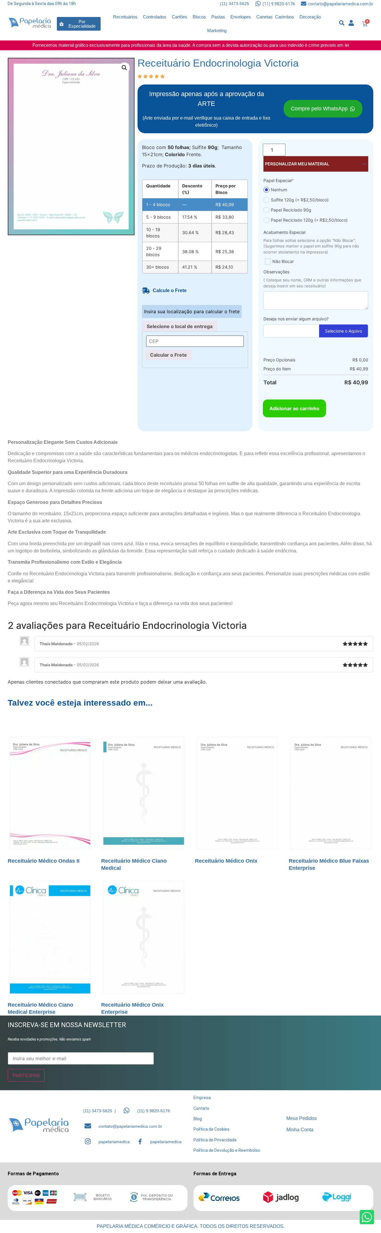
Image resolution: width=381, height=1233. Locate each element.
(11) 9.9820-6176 (279, 3)
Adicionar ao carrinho (294, 408)
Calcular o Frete (168, 355)
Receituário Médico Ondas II (43, 861)
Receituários (125, 16)
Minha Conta (299, 1129)
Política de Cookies (211, 1129)
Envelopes (240, 16)
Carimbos (284, 16)
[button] (124, 67)
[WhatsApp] (126, 1110)
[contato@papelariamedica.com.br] (303, 3)
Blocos (199, 16)
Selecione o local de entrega (180, 326)
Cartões (179, 16)
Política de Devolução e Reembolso (226, 1150)
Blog (197, 1118)
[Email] (88, 1126)
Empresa (202, 1097)
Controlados (154, 16)
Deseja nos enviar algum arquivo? (296, 318)
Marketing (217, 30)
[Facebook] (140, 1141)
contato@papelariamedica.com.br (340, 3)
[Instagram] (88, 1141)
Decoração (310, 16)
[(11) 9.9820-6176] (258, 4)
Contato (201, 1108)
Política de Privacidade (215, 1140)
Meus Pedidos (301, 1118)
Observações (276, 271)
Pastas (218, 16)
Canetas (264, 16)
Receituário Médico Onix (226, 861)
